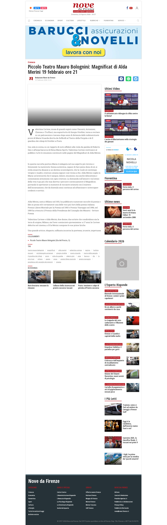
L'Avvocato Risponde (64, 498)
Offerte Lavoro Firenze (93, 492)
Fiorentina (108, 20)
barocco (86, 256)
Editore (117, 492)
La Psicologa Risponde (64, 502)
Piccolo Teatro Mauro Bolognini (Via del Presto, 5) (50, 240)
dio (94, 256)
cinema (58, 262)
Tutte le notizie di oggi (36, 511)
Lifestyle (81, 20)
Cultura (70, 20)
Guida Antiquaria (63, 508)
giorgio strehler (61, 253)
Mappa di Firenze (91, 498)
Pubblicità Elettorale (122, 508)
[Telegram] (135, 78)
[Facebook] (127, 8)
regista (87, 250)
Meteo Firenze (90, 502)
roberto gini (70, 256)
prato (47, 256)
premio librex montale (68, 259)
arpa (79, 256)
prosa (55, 259)
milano (40, 259)
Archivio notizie (33, 514)
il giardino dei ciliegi (35, 256)
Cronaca (38, 20)
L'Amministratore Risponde (66, 495)
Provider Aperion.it (121, 498)
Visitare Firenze (91, 495)
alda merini (62, 250)
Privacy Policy (119, 505)
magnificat (51, 250)
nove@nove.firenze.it (122, 511)
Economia (49, 20)
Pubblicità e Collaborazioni (124, 502)
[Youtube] (131, 8)
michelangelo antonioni (44, 253)
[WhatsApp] (128, 78)
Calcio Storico (61, 492)
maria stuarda (75, 253)
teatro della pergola (91, 253)
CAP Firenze (89, 508)
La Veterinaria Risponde (65, 505)
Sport (60, 20)
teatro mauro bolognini (36, 250)
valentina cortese (76, 250)
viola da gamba (57, 256)
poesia (48, 259)
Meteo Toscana (91, 505)
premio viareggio (85, 259)
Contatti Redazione (121, 495)
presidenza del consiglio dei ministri (40, 262)
